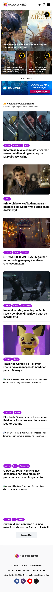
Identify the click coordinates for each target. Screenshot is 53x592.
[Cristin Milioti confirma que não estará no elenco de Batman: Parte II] (26, 500)
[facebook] (16, 581)
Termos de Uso (39, 570)
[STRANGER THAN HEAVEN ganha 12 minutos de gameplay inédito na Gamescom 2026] (26, 233)
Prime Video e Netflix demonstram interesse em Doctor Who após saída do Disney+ (26, 207)
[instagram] (23, 581)
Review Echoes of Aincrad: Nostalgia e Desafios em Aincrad (25, 46)
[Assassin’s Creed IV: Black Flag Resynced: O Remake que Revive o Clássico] (13, 62)
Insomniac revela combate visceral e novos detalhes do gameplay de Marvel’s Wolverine (26, 153)
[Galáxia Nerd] (15, 4)
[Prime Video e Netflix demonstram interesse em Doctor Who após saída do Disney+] (26, 179)
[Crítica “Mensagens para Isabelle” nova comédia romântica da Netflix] (39, 62)
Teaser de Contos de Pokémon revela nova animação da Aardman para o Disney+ (24, 367)
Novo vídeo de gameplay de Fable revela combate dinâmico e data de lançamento (25, 313)
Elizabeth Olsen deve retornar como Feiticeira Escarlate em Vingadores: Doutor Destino (25, 420)
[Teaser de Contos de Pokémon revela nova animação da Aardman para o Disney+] (26, 340)
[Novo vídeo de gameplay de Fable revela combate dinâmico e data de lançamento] (26, 286)
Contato (15, 565)
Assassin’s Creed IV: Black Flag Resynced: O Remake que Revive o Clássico (13, 69)
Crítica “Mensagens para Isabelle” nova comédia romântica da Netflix (38, 69)
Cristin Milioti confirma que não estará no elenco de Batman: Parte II (26, 526)
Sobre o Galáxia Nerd (32, 565)
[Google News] (36, 581)
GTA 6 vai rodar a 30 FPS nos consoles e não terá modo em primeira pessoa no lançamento (23, 474)
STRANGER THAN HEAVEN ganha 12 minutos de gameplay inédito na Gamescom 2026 (26, 260)
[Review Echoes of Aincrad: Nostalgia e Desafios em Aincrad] (26, 30)
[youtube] (29, 581)
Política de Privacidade (18, 570)
